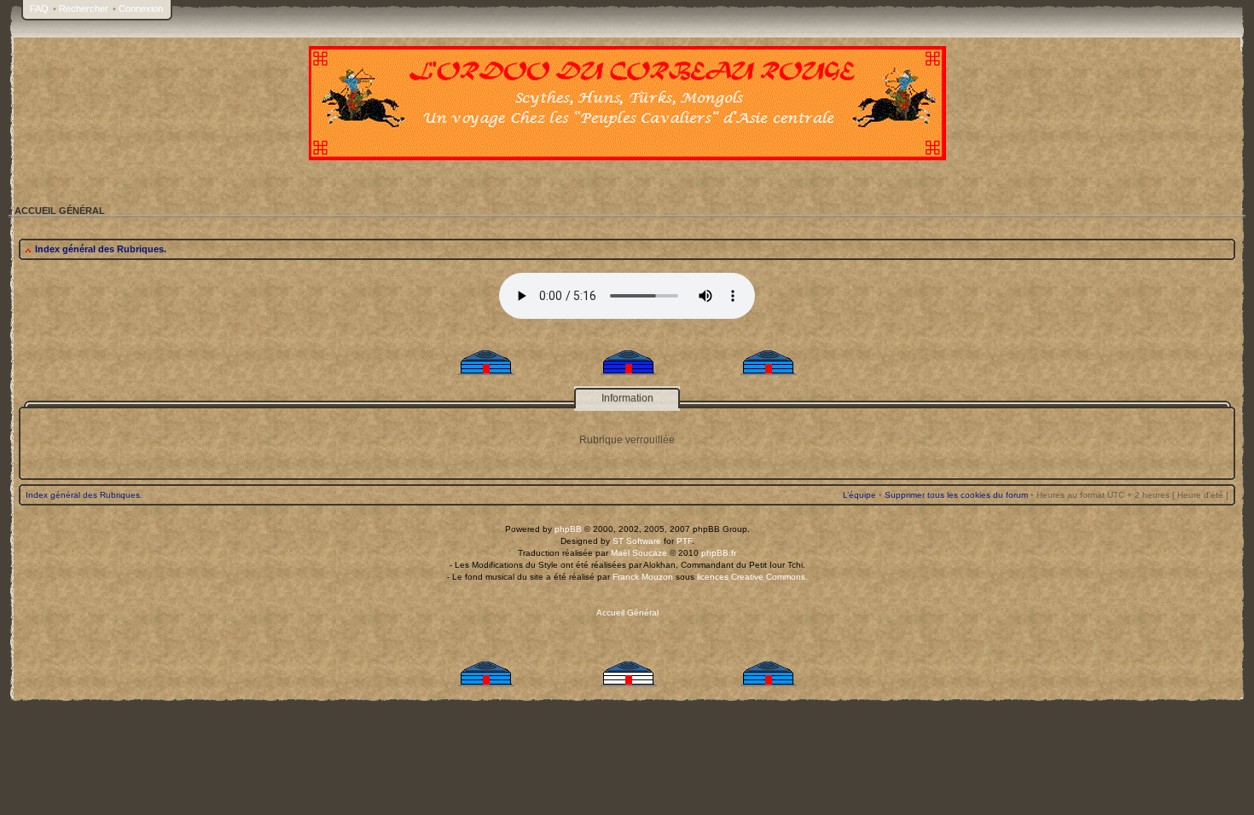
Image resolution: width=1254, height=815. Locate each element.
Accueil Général (627, 612)
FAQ (39, 8)
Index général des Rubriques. (100, 249)
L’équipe (859, 495)
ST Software (636, 541)
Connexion (141, 8)
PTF (684, 541)
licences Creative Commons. (752, 576)
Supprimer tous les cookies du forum (956, 495)
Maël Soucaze (639, 553)
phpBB (568, 529)
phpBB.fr (718, 553)
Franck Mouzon (642, 576)
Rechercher (83, 8)
